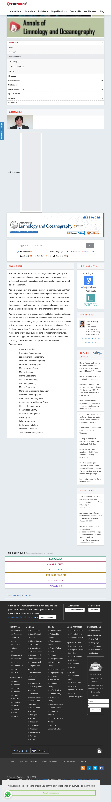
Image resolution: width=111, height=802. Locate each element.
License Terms (55, 631)
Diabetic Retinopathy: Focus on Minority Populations (90, 377)
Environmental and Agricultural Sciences (23, 232)
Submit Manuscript (49, 762)
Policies (42, 11)
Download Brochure (75, 610)
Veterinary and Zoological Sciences (34, 676)
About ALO (13, 52)
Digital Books (58, 11)
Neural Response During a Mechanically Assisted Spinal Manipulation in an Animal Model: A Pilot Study (90, 367)
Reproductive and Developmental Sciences (35, 686)
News (16, 669)
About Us (15, 11)
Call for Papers (14, 62)
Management (16, 655)
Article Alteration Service (15, 709)
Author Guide (76, 683)
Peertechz (17, 595)
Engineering (34, 725)
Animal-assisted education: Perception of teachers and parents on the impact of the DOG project (90, 502)
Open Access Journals (28, 762)
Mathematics (35, 732)
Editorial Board (76, 634)
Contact (83, 762)
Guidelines (74, 664)
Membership (96, 631)
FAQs (16, 673)
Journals (29, 11)
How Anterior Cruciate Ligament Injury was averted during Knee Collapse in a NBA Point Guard (90, 405)
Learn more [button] (89, 786)
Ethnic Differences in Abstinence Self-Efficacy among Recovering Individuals (89, 453)
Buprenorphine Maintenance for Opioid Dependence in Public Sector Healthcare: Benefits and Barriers (90, 418)
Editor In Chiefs (77, 631)
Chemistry (34, 722)
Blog (102, 11)
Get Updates (90, 11)
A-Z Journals (35, 631)
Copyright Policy (56, 673)
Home (11, 47)
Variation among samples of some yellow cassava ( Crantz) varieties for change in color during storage (90, 468)
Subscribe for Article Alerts (16, 637)
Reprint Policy (55, 694)
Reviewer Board (77, 638)
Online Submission (48, 617)
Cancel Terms (55, 708)
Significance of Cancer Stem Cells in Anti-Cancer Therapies (90, 430)
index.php (28, 595)
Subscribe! (96, 710)
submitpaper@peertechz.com (21, 617)
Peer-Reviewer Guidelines (15, 698)
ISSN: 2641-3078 (91, 217)
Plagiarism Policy (57, 669)
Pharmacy (33, 729)
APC (16, 716)
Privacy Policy (55, 648)
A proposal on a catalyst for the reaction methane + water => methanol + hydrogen (90, 517)
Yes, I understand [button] (51, 793)
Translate (90, 251)
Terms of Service (56, 704)
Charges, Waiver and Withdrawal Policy (55, 662)
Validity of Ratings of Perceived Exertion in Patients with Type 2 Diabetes (90, 441)
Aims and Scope (15, 57)
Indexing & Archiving (16, 66)
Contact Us (75, 11)
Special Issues (76, 646)
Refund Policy (55, 690)
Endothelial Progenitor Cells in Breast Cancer (90, 480)
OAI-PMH (12, 71)
